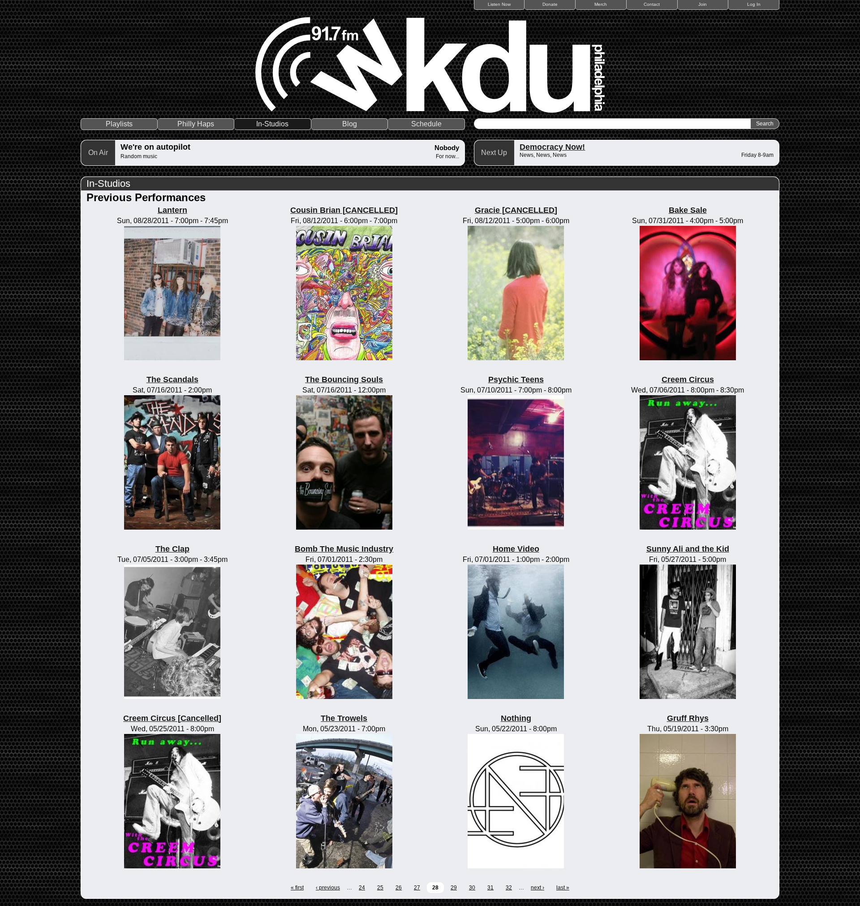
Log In (754, 4)
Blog (349, 124)
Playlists (119, 124)
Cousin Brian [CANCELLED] (344, 210)
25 (380, 887)
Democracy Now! (552, 146)
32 (509, 887)
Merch (600, 4)
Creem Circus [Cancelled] (172, 718)
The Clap (172, 548)
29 (454, 887)
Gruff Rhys (688, 718)
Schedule (426, 124)
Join (702, 4)
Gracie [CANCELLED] (516, 210)
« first (297, 887)
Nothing (516, 718)
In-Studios (272, 124)
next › (537, 887)
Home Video (516, 548)
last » (562, 887)
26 (399, 887)
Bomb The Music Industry (344, 548)
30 (472, 887)
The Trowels (344, 718)
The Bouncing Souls (344, 379)
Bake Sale (688, 210)
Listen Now (499, 4)
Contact (652, 4)
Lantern (172, 210)
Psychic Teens (516, 379)
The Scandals (172, 379)
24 (362, 887)
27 (417, 887)
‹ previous (328, 887)
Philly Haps (195, 124)
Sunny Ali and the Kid (687, 548)
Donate (550, 4)
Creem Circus (688, 379)
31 (490, 887)
